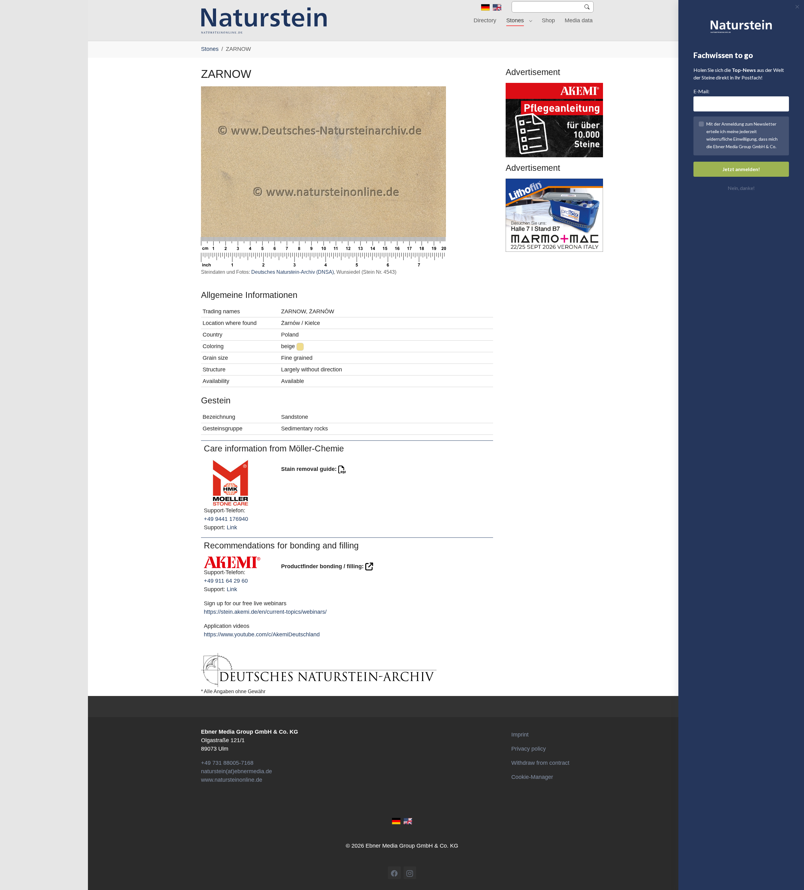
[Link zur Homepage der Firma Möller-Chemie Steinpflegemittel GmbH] (230, 482)
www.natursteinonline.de (231, 780)
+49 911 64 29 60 (226, 581)
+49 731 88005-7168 (227, 763)
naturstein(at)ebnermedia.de (236, 771)
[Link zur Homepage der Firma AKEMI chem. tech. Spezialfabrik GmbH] (232, 562)
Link (232, 527)
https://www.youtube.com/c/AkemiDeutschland (262, 634)
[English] (497, 7)
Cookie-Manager (532, 777)
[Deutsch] (485, 7)
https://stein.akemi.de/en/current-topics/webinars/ (265, 612)
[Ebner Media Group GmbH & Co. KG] (264, 20)
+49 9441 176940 (226, 519)
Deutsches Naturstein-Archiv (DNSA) (292, 272)
